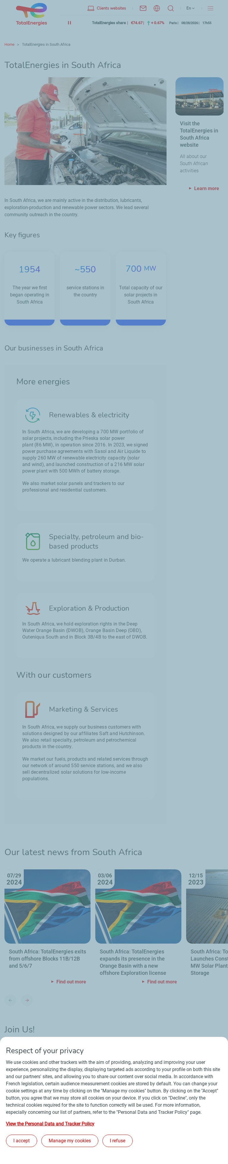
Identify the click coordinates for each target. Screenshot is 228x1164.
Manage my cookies (70, 1141)
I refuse (117, 1141)
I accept (21, 1141)
